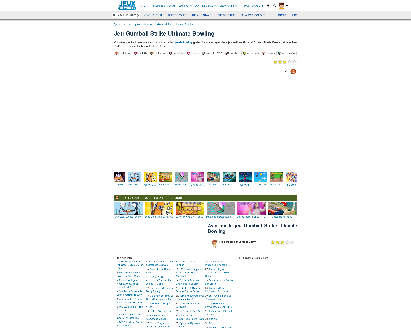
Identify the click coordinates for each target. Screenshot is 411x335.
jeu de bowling (184, 42)
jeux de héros (178, 53)
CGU (211, 323)
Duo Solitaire (215, 15)
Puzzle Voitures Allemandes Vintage (156, 317)
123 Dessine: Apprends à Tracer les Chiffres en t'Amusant (189, 272)
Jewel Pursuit (142, 15)
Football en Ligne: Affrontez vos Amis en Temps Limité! (128, 284)
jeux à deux (271, 53)
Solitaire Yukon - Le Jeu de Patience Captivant (159, 263)
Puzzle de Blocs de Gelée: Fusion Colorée (187, 282)
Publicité (213, 318)
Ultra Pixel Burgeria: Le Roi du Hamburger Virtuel (159, 297)
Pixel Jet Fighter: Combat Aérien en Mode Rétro (217, 272)
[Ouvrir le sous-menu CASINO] (191, 5)
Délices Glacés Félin (160, 311)
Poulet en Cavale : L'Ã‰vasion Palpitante (216, 289)
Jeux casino (228, 5)
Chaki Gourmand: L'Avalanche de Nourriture (218, 305)
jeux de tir (195, 53)
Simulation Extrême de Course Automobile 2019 (129, 293)
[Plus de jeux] (268, 5)
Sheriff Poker (166, 15)
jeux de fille (142, 53)
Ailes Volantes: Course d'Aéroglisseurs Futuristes (130, 300)
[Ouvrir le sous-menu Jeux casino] (240, 5)
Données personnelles (220, 327)
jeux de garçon (159, 53)
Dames (271, 15)
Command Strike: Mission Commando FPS (217, 263)
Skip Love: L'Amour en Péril (128, 216)
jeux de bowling (289, 53)
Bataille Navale (190, 15)
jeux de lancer (234, 53)
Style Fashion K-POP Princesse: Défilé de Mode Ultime (130, 265)
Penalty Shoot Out (242, 15)
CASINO (183, 5)
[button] (286, 71)
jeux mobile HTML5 (213, 53)
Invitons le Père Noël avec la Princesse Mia (128, 316)
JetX (295, 15)
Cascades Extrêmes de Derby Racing (160, 289)
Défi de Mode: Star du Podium (251, 216)
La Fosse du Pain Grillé (191, 311)
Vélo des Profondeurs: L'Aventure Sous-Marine (129, 274)
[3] (285, 61)
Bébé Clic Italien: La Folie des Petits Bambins (159, 216)
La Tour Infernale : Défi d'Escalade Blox (218, 297)
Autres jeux (204, 5)
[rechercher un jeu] (274, 5)
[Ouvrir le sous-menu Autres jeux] (216, 5)
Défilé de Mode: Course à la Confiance (130, 324)
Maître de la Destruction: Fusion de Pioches (220, 216)
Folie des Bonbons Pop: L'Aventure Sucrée (190, 297)
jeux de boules (124, 53)
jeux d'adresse (253, 53)
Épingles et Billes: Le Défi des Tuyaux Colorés (188, 289)
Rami (284, 15)
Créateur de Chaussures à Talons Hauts (190, 317)
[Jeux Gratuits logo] (127, 4)
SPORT (144, 5)
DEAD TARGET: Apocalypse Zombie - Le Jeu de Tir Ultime (158, 280)
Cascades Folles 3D (282, 216)
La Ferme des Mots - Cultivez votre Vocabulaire (190, 216)
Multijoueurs (254, 5)
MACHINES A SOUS (163, 5)
